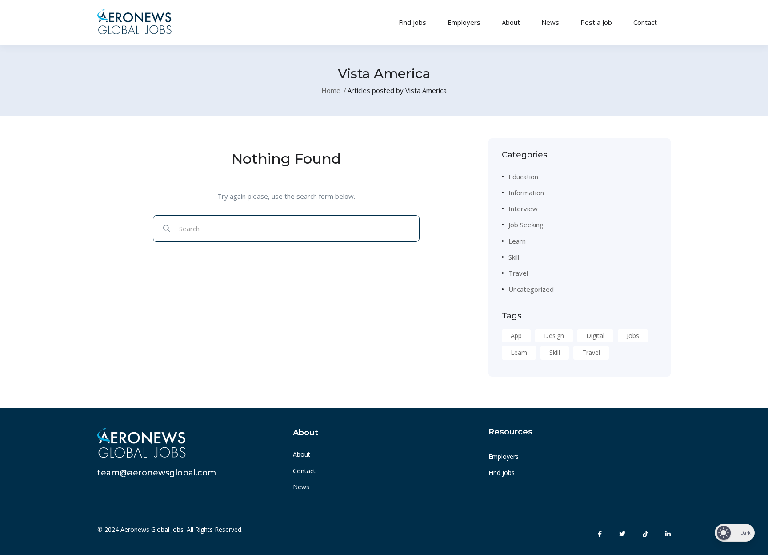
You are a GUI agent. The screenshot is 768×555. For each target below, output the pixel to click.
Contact (645, 22)
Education (523, 176)
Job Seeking (526, 224)
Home (330, 90)
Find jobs (412, 22)
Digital (595, 335)
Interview (523, 208)
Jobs (633, 335)
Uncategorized (531, 289)
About (511, 22)
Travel (518, 273)
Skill (513, 257)
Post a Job (596, 22)
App (516, 335)
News (550, 22)
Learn (517, 241)
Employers (464, 22)
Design (554, 335)
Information (526, 192)
